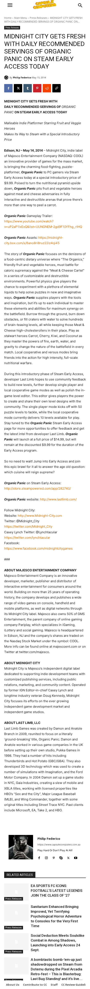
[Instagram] (46, 857)
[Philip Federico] (7, 77)
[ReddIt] (47, 88)
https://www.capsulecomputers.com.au (58, 844)
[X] (18, 88)
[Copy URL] (56, 88)
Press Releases (38, 18)
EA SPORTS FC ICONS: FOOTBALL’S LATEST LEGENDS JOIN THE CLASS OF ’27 (56, 890)
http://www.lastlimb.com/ (58, 499)
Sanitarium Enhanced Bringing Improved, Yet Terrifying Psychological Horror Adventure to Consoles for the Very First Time (56, 916)
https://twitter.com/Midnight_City (28, 526)
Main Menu (20, 18)
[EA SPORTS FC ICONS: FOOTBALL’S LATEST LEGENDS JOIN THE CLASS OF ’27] (16, 892)
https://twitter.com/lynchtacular (27, 538)
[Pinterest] (37, 88)
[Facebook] (8, 88)
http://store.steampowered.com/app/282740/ (37, 488)
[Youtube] (75, 857)
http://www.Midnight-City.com (40, 516)
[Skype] (61, 857)
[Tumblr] (27, 88)
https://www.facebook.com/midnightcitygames (38, 548)
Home (8, 18)
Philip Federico (22, 77)
